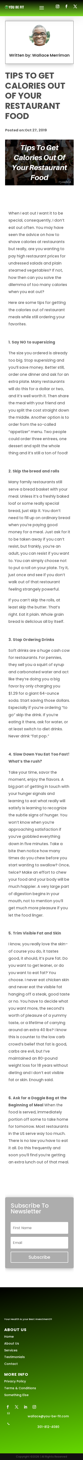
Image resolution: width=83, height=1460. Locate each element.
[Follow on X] (75, 6)
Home (9, 1336)
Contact (11, 1364)
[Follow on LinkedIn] (25, 1406)
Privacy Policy (15, 1381)
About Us (11, 1343)
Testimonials (14, 1357)
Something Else (16, 1395)
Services (10, 1350)
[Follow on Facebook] (66, 6)
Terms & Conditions (20, 1388)
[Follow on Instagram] (57, 6)
